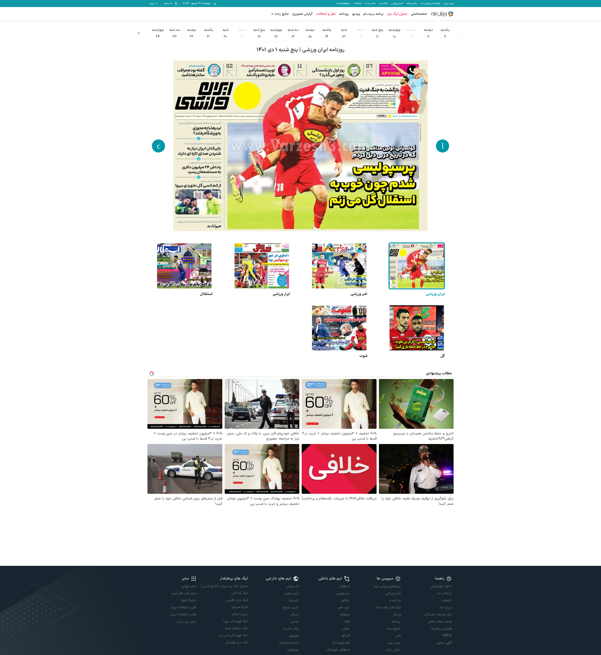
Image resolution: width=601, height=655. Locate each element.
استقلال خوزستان (338, 649)
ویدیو (356, 13)
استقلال (344, 586)
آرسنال (294, 614)
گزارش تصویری (302, 13)
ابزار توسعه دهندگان (438, 614)
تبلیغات (358, 3)
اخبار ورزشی (397, 3)
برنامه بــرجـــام (373, 13)
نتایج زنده (282, 13)
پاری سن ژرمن (186, 621)
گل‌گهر (346, 635)
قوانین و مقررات (441, 628)
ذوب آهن (343, 607)
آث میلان (292, 586)
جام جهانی (189, 586)
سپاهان (345, 614)
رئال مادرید (291, 628)
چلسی (294, 621)
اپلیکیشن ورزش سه (430, 3)
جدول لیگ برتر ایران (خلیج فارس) (224, 586)
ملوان (346, 628)
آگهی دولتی (444, 642)
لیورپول (294, 635)
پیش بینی (449, 3)
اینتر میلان (292, 593)
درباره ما (446, 607)
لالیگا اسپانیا (239, 607)
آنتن (398, 635)
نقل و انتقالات (326, 13)
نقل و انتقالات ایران (183, 614)
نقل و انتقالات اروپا (183, 607)
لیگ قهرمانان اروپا (235, 621)
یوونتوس (293, 649)
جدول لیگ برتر (397, 13)
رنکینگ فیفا (188, 600)
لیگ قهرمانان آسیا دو (233, 635)
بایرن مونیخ (290, 607)
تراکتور (345, 600)
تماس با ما (370, 3)
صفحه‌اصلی (419, 13)
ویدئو (397, 614)
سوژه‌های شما (343, 3)
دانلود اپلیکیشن (441, 586)
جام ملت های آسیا (184, 593)
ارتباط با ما (444, 593)
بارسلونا (294, 600)
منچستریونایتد (289, 642)
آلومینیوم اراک (340, 642)
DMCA (447, 635)
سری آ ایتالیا (239, 614)
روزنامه (344, 13)
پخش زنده (412, 3)
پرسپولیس (343, 593)
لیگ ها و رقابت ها (389, 607)
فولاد (346, 621)
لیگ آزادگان (239, 593)
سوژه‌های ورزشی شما (387, 586)
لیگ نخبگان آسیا (236, 628)
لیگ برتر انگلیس (236, 600)
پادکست (383, 3)
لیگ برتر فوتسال (236, 642)
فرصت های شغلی (440, 621)
